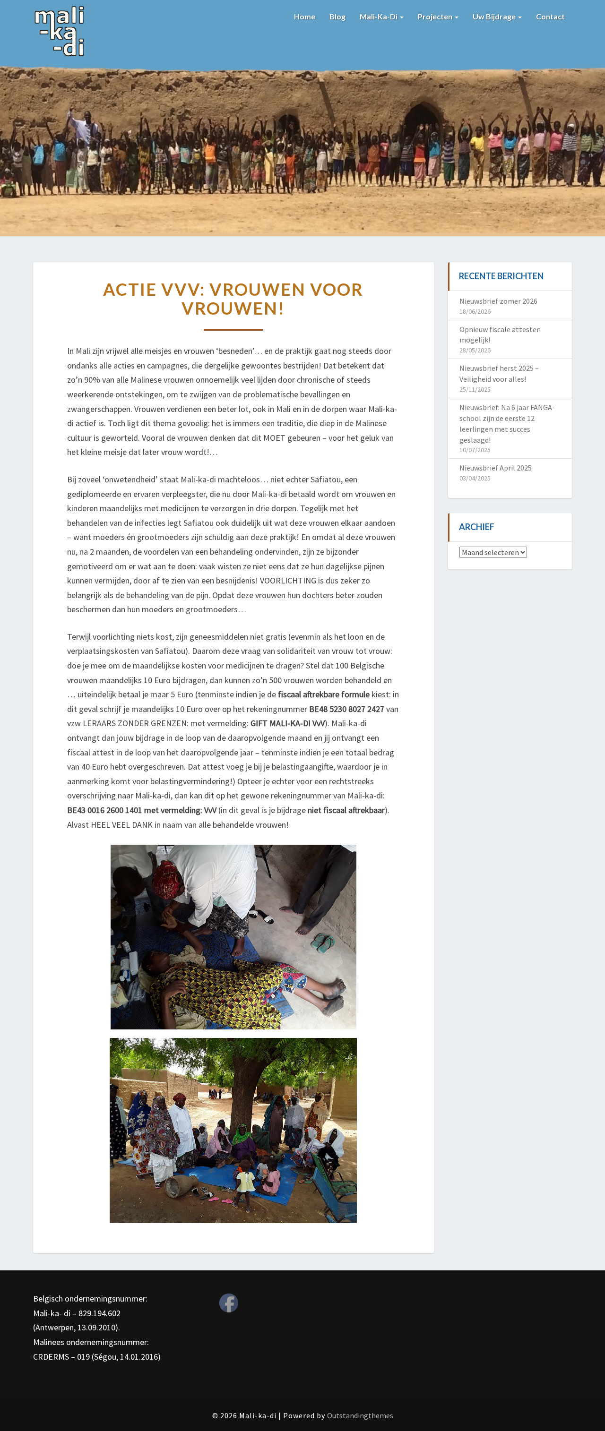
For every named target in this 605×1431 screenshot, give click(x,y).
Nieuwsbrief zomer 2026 (498, 301)
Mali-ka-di (379, 16)
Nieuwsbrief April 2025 (495, 467)
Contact (550, 16)
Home (304, 16)
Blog (337, 16)
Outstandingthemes (360, 1415)
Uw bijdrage (495, 16)
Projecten (436, 16)
